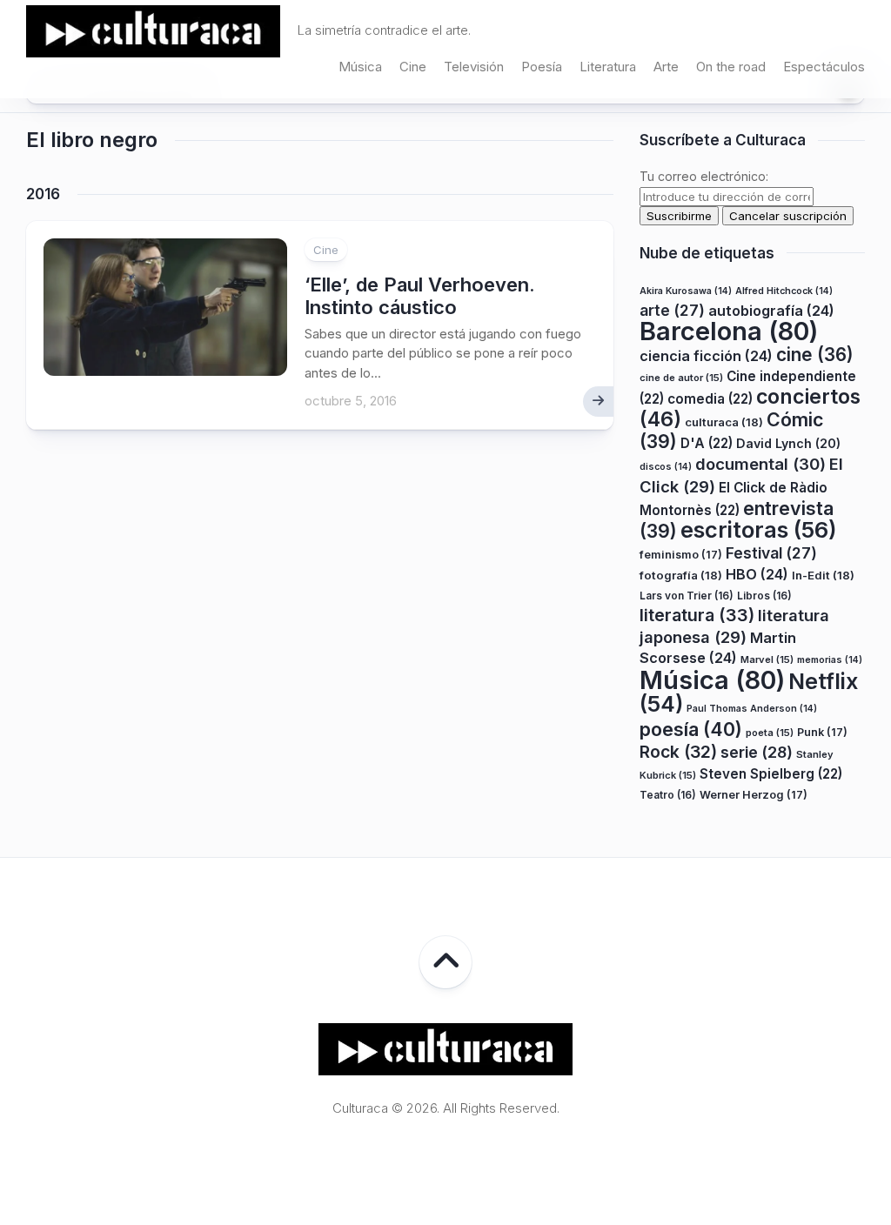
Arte (666, 66)
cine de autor (681, 378)
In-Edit (823, 575)
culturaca (724, 422)
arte (672, 310)
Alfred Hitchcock (784, 291)
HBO (757, 574)
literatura (697, 615)
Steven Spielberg (771, 774)
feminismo (681, 554)
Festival (771, 553)
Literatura (607, 66)
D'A (706, 443)
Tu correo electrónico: (704, 176)
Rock (678, 751)
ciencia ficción (706, 356)
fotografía (681, 575)
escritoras (758, 529)
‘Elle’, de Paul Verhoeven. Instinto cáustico (420, 295)
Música (360, 66)
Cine (412, 66)
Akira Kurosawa (686, 291)
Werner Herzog (753, 794)
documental (760, 463)
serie (756, 752)
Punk (822, 732)
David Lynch (788, 443)
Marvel (767, 659)
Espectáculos (824, 66)
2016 (43, 194)
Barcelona (729, 331)
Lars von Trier (687, 595)
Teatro (668, 794)
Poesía (541, 66)
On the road (731, 66)
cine (815, 354)
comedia (710, 399)
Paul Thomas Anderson (752, 708)
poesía (691, 729)
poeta (770, 732)
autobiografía (771, 310)
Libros (764, 595)
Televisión (474, 66)
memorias (829, 660)
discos (666, 466)
